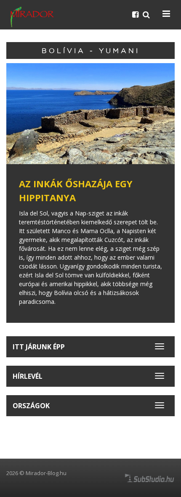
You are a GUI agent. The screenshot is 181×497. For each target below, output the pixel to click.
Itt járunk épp (39, 346)
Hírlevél (28, 376)
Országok (31, 405)
